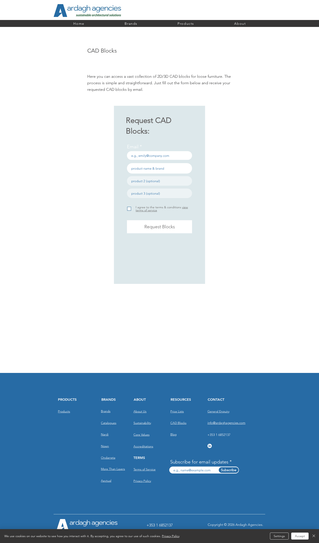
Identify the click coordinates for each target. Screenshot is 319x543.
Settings (279, 536)
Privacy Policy (170, 536)
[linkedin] (209, 446)
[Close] (313, 536)
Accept (300, 536)
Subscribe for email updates (199, 462)
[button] (240, 23)
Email (132, 146)
